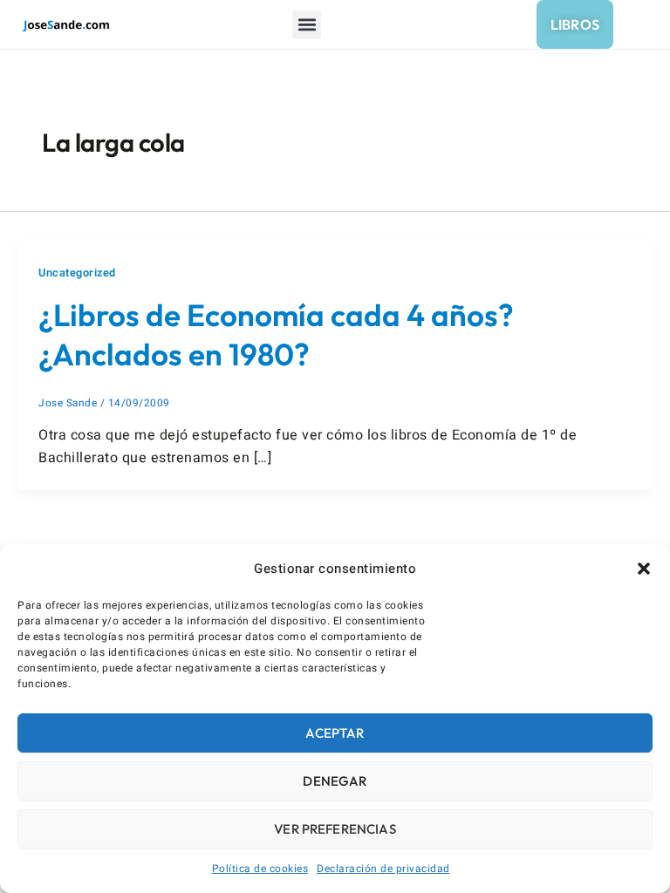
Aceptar (334, 733)
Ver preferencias (334, 829)
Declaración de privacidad (383, 868)
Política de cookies (260, 868)
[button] (644, 568)
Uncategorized (77, 273)
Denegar (334, 781)
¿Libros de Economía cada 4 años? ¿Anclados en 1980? (276, 335)
